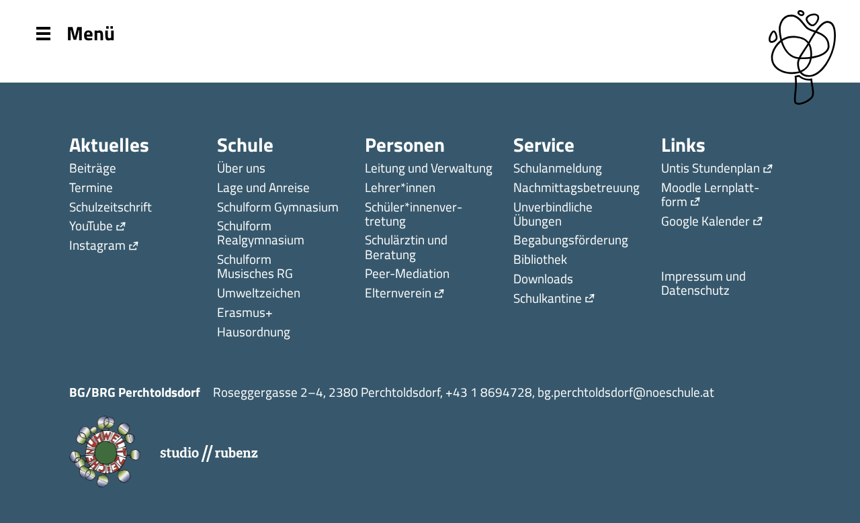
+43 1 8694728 (488, 391)
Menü (91, 32)
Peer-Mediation (407, 274)
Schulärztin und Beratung (406, 247)
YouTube (91, 226)
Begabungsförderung (570, 240)
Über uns (241, 168)
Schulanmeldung (557, 168)
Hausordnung (253, 332)
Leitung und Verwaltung (428, 168)
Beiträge (92, 168)
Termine (91, 188)
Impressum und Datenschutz (703, 284)
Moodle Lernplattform (710, 195)
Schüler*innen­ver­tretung (413, 214)
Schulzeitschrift (110, 207)
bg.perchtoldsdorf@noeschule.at (626, 391)
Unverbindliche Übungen (553, 214)
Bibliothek (540, 260)
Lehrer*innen (400, 188)
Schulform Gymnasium (278, 207)
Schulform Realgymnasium (260, 233)
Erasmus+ (245, 313)
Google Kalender (705, 221)
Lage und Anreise (263, 188)
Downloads (543, 279)
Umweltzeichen (258, 293)
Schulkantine (547, 299)
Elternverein (398, 293)
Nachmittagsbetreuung (576, 188)
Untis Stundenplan (710, 168)
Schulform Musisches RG (255, 267)
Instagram (97, 246)
